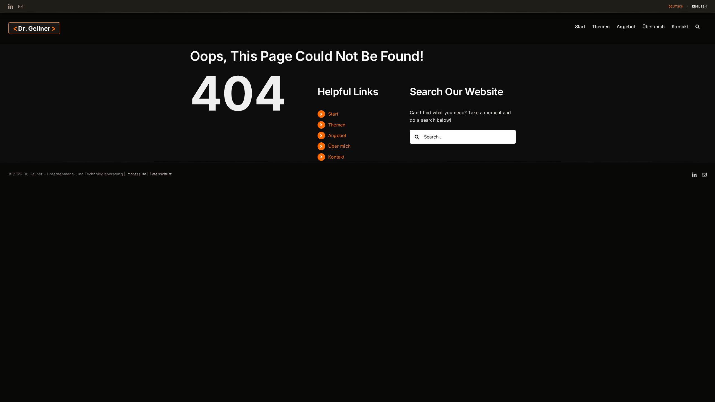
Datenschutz (161, 174)
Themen (336, 125)
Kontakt (336, 157)
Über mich (339, 146)
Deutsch (676, 6)
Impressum (136, 174)
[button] (697, 26)
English (699, 6)
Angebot (337, 135)
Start (333, 114)
